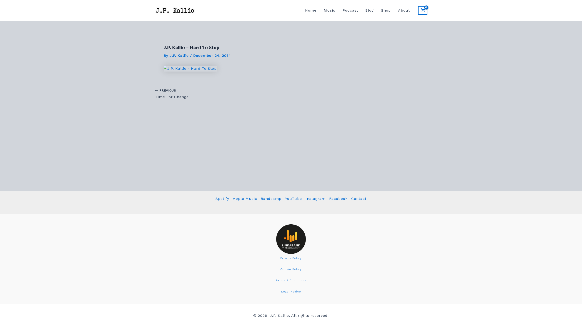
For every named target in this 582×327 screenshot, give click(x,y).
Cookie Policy (291, 269)
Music (329, 10)
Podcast (350, 10)
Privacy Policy (291, 258)
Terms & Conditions (291, 280)
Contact (358, 198)
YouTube (293, 198)
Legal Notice (291, 291)
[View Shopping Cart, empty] (422, 10)
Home (310, 10)
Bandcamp (271, 198)
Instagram (316, 198)
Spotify (222, 198)
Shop (386, 10)
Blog (369, 10)
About (404, 10)
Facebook (338, 198)
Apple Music (245, 198)
